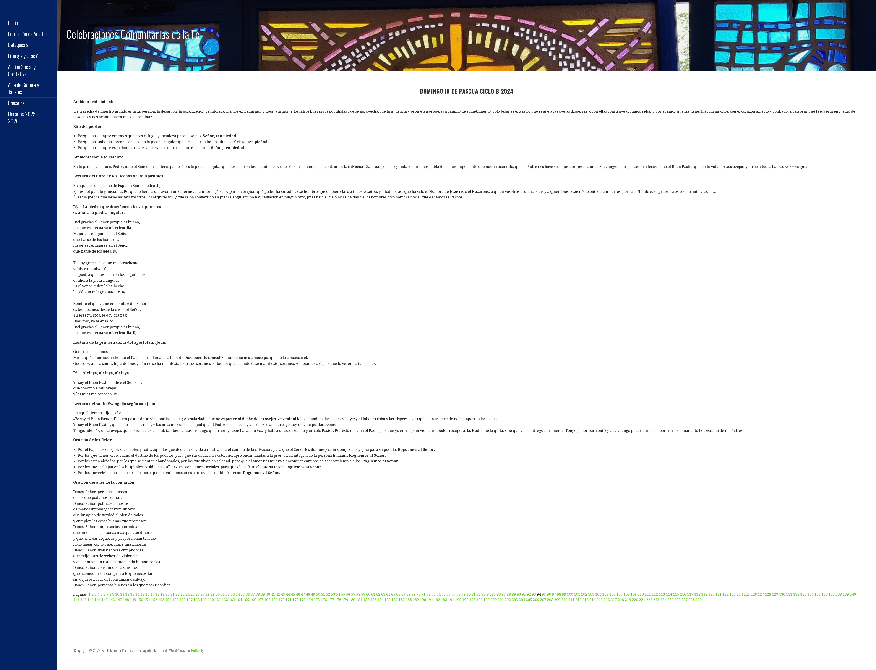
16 (147, 594)
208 (550, 600)
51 (323, 594)
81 (474, 594)
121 (718, 594)
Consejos (16, 103)
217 (614, 600)
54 (338, 594)
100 (570, 594)
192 (437, 600)
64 (388, 594)
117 (690, 594)
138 (839, 594)
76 (448, 594)
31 (223, 594)
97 (554, 594)
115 (676, 594)
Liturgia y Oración (24, 56)
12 (127, 594)
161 (218, 600)
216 (607, 600)
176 (324, 600)
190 (423, 600)
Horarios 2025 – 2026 (23, 117)
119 (704, 594)
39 (263, 594)
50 (318, 594)
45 (293, 594)
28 (208, 594)
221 (642, 600)
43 (283, 594)
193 (444, 600)
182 (366, 600)
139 (846, 594)
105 (605, 594)
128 (768, 594)
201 (501, 600)
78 (458, 594)
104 (598, 594)
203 (515, 600)
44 (288, 594)
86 (499, 594)
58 (358, 594)
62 (378, 594)
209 (557, 600)
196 (465, 600)
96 (549, 594)
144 (97, 600)
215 (600, 600)
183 (373, 600)
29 (213, 594)
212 (578, 600)
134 (810, 594)
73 (433, 594)
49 (313, 594)
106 (612, 594)
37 (253, 594)
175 (317, 600)
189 (416, 600)
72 (428, 594)
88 (509, 594)
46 (298, 594)
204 (522, 600)
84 (489, 594)
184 (380, 600)
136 (824, 594)
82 (479, 594)
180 (352, 600)
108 (626, 594)
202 (508, 600)
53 (333, 594)
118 (697, 594)
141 (76, 600)
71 (423, 594)
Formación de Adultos (28, 33)
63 (383, 594)
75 (443, 594)
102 (584, 594)
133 (803, 594)
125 (747, 594)
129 (775, 594)
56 (348, 594)
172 (295, 600)
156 (182, 600)
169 (274, 600)
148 (126, 600)
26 (198, 594)
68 (408, 594)
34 (238, 594)
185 (387, 600)
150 (140, 600)
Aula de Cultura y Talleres (23, 88)
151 (147, 600)
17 (152, 594)
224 (663, 600)
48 (308, 594)
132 (796, 594)
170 (281, 600)
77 (453, 594)
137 (832, 594)
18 (157, 594)
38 (258, 594)
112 (655, 594)
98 (559, 594)
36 (248, 594)
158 (196, 600)
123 (733, 594)
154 (168, 600)
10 (117, 594)
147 (119, 600)
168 (267, 600)
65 (393, 594)
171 (288, 600)
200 (493, 600)
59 (363, 594)
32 (228, 594)
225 (670, 600)
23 (182, 594)
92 (529, 594)
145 (105, 600)
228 (691, 600)
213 (585, 600)
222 (649, 600)
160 (211, 600)
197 (472, 600)
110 (641, 594)
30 (218, 594)
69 (413, 594)
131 (789, 594)
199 (486, 600)
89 (514, 594)
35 (243, 594)
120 (711, 594)
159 (204, 600)
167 (260, 600)
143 (90, 600)
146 (112, 600)
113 (662, 594)
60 (368, 594)
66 (398, 594)
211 (571, 600)
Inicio (13, 22)
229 (699, 600)
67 (403, 594)
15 (142, 594)
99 (564, 594)
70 (418, 594)
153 (161, 600)
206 (536, 600)
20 (167, 594)
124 (740, 594)
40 (268, 594)
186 (394, 600)
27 (203, 594)
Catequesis (18, 44)
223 (656, 600)
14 (137, 594)
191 (430, 600)
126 (754, 594)
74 (438, 594)
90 (519, 594)
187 (402, 600)
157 (189, 600)
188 (409, 600)
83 (484, 594)
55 (343, 594)
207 (543, 600)
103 (591, 594)
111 (648, 594)
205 (529, 600)
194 (451, 600)
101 (577, 594)
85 (494, 594)
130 (782, 594)
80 (469, 594)
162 (225, 600)
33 (233, 594)
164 (239, 600)
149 (133, 600)
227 (684, 600)
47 (303, 594)
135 (817, 594)
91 (524, 594)
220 (635, 600)
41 (273, 594)
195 (458, 600)
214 (592, 600)
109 (634, 594)
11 (122, 594)
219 (628, 600)
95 (544, 594)
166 (253, 600)
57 (353, 594)
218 (621, 600)
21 (172, 594)
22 (177, 594)
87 (504, 594)
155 (175, 600)
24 (187, 594)
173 (303, 600)
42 (278, 594)
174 (310, 600)
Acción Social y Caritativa (22, 70)
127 (761, 594)
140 (853, 594)
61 (373, 594)
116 (683, 594)
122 (725, 594)
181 (359, 600)
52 (328, 594)
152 (154, 600)
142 (83, 600)
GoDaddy (197, 650)
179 (345, 600)
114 (669, 594)
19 (162, 594)
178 (338, 600)
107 (619, 594)
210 (564, 600)
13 (132, 594)
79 (463, 594)
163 (232, 600)
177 (331, 600)
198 (479, 600)
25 (192, 594)
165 (246, 600)
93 (534, 594)
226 (677, 600)
